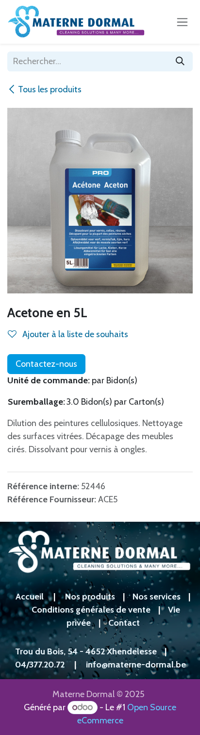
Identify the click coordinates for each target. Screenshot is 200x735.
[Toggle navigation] (182, 22)
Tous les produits (50, 89)
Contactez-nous (46, 364)
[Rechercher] (180, 61)
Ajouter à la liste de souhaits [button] (74, 334)
